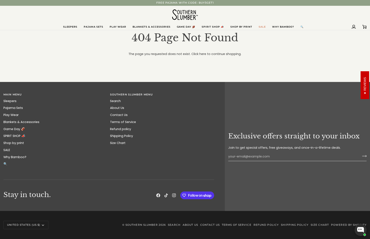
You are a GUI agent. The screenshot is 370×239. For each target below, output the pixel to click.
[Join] (363, 156)
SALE (6, 150)
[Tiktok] (166, 195)
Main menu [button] (12, 94)
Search (115, 101)
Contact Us (119, 115)
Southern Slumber (141, 224)
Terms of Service (123, 122)
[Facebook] (158, 195)
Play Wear (11, 115)
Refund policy (120, 129)
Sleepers (9, 101)
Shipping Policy (121, 136)
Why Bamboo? (14, 157)
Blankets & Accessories (21, 122)
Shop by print (13, 143)
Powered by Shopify (349, 224)
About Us (117, 108)
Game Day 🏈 (14, 129)
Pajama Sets (13, 108)
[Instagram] (174, 195)
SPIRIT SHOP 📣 (14, 136)
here (202, 54)
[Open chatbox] (361, 230)
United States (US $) (23, 224)
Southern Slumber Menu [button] (131, 94)
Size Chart (117, 143)
